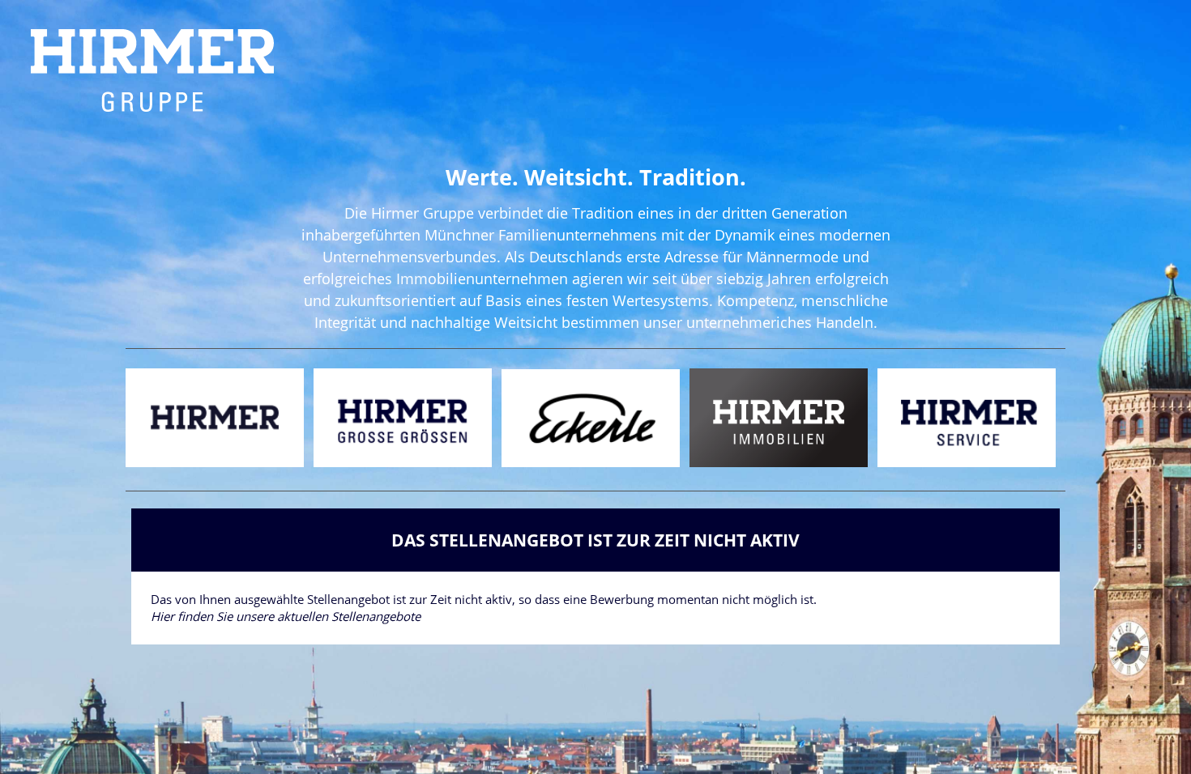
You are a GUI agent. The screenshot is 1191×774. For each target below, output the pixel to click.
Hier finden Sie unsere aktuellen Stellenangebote (285, 616)
